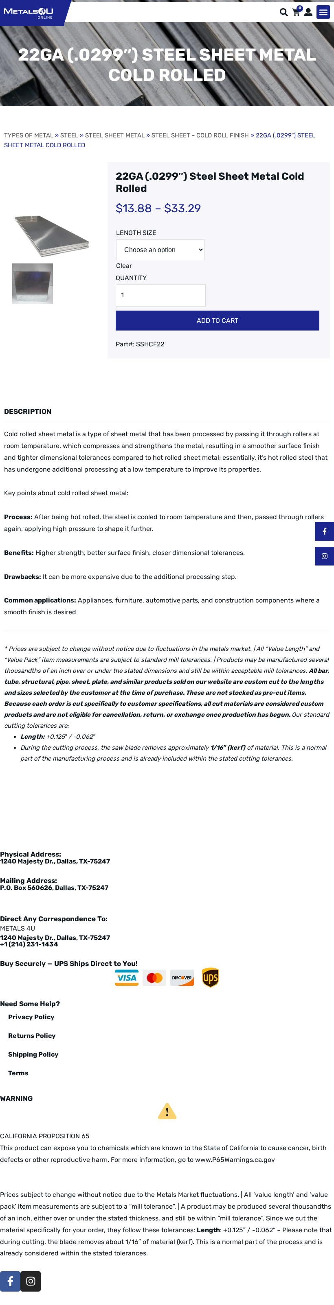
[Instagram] (324, 556)
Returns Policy (32, 1036)
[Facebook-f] (324, 531)
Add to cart (217, 320)
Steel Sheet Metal (115, 135)
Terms (18, 1073)
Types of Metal (28, 135)
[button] (323, 12)
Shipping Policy (33, 1054)
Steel (69, 135)
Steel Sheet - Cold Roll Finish (200, 135)
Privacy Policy (31, 1017)
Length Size (136, 233)
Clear (124, 266)
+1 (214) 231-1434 (29, 944)
